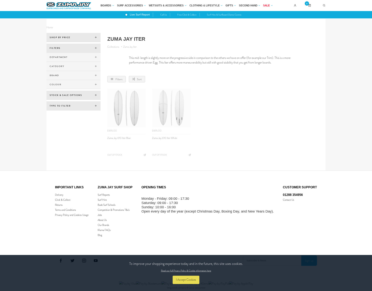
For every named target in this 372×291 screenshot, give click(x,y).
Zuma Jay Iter (130, 47)
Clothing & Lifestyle (204, 5)
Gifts (229, 5)
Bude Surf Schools (106, 205)
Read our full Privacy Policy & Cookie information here (186, 270)
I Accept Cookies (186, 279)
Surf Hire (102, 200)
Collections (113, 47)
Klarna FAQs (104, 230)
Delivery (59, 195)
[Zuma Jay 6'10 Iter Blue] (126, 108)
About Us (102, 220)
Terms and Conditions (65, 210)
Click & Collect (62, 200)
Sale (266, 5)
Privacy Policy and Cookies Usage (72, 215)
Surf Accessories (130, 5)
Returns (59, 205)
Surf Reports (104, 195)
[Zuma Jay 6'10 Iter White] (171, 108)
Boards (106, 5)
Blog (100, 235)
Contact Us (288, 200)
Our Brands (103, 225)
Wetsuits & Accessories (166, 5)
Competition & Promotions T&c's (114, 210)
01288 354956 (293, 194)
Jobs (100, 215)
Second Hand (248, 5)
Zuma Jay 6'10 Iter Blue (119, 138)
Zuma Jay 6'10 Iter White (164, 138)
